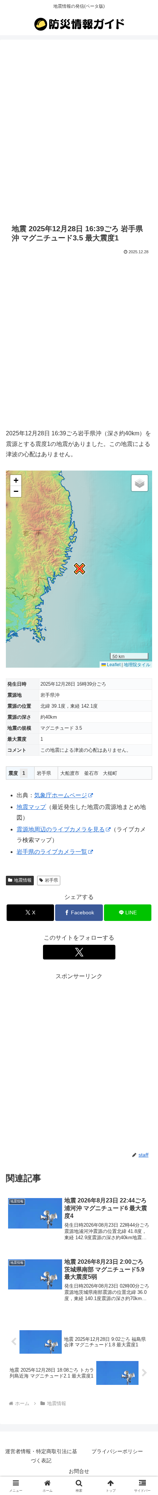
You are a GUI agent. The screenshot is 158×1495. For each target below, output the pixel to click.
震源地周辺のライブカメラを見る (61, 829)
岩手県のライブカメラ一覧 (52, 852)
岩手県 (51, 880)
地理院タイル (137, 664)
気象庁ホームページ (60, 795)
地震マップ (31, 807)
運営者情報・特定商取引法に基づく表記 (41, 1455)
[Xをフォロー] (79, 952)
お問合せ (79, 1471)
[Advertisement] (79, 130)
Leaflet (113, 664)
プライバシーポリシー (117, 1451)
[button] (79, 569)
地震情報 (23, 880)
